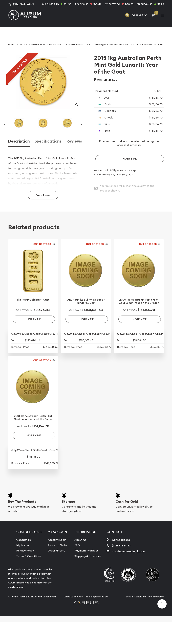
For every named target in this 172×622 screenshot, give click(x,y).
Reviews (74, 141)
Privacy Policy (25, 550)
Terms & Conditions (28, 556)
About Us (80, 539)
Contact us (23, 539)
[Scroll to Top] (162, 604)
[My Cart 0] (154, 15)
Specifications (48, 141)
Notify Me (130, 158)
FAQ (77, 545)
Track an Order (57, 545)
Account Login (57, 539)
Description (19, 141)
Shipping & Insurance (87, 556)
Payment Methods (86, 550)
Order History (56, 550)
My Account (24, 545)
